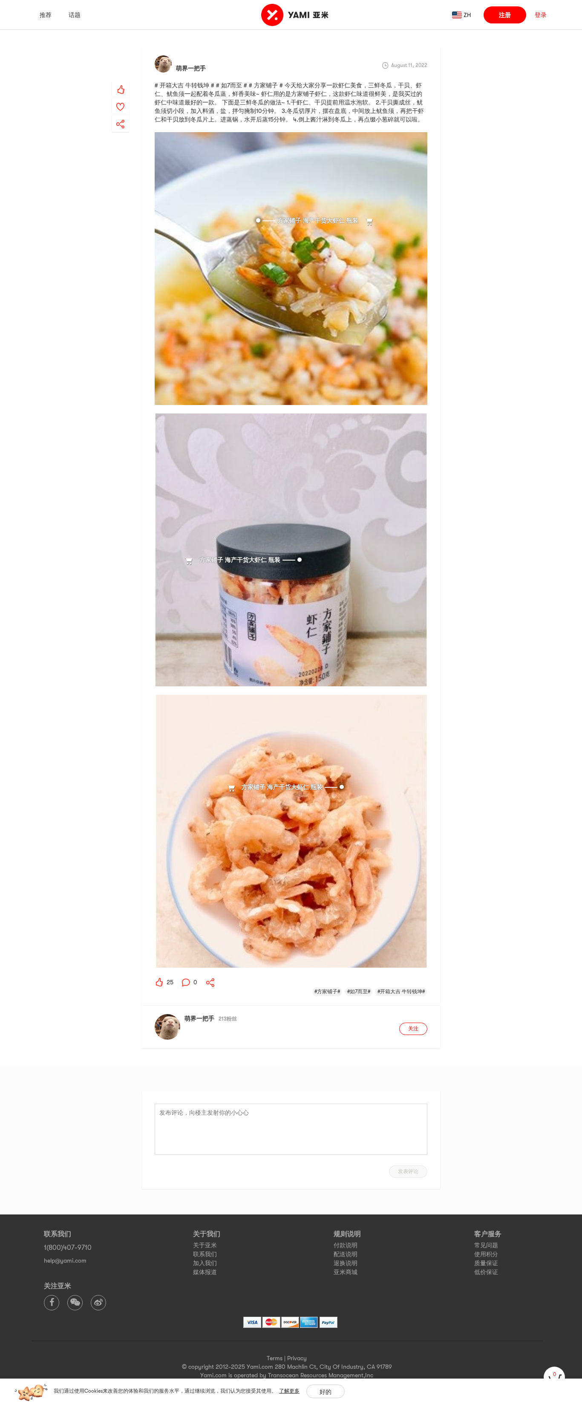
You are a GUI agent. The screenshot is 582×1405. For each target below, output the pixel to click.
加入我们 (205, 1263)
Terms (274, 1358)
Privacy (297, 1358)
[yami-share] (120, 115)
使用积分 (486, 1254)
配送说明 (345, 1254)
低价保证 (486, 1272)
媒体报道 (205, 1272)
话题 (75, 15)
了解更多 (289, 1391)
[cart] (554, 1377)
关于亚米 (205, 1245)
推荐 (46, 15)
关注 (413, 1029)
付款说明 (345, 1245)
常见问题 (486, 1245)
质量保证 (486, 1263)
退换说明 (345, 1263)
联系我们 (205, 1254)
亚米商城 (345, 1272)
